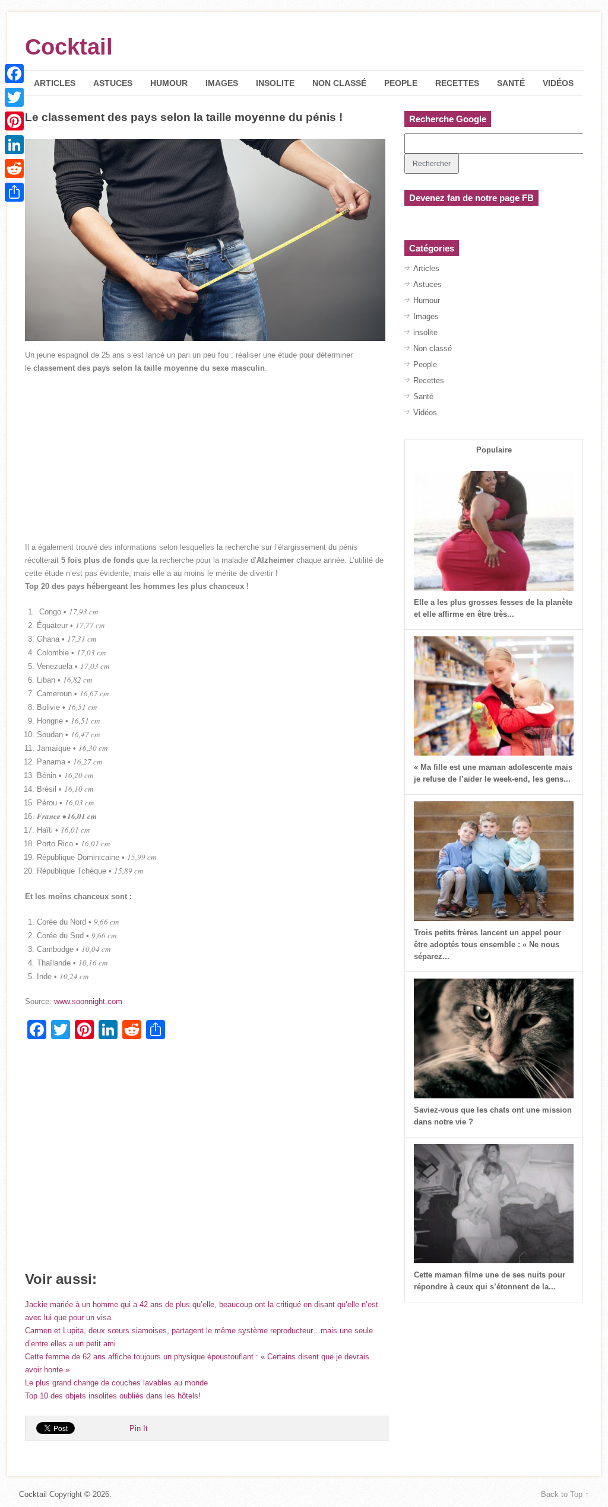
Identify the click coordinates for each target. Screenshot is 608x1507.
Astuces (112, 83)
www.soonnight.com (88, 1001)
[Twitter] (14, 97)
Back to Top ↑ (565, 1494)
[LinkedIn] (14, 145)
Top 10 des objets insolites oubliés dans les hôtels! (113, 1395)
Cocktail (69, 46)
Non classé (339, 83)
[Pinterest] (14, 121)
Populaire (494, 449)
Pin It (138, 1428)
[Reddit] (14, 168)
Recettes (457, 83)
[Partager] (14, 192)
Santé (511, 83)
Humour (169, 83)
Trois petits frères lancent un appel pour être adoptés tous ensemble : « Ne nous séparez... (487, 944)
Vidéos (558, 83)
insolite (275, 83)
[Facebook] (14, 73)
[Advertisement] (205, 458)
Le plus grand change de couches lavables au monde (116, 1382)
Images (221, 83)
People (400, 83)
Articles (54, 83)
